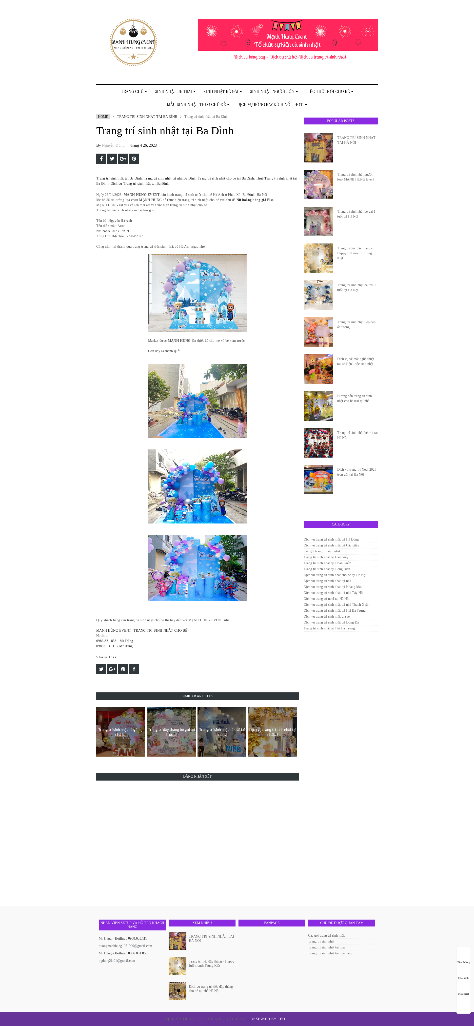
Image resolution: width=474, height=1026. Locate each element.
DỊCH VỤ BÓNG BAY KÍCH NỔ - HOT (270, 104)
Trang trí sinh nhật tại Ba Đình (147, 117)
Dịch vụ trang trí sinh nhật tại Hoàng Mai (333, 587)
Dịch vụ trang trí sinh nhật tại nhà (327, 581)
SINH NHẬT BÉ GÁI (220, 91)
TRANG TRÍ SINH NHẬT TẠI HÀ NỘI (356, 140)
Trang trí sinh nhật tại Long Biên (327, 569)
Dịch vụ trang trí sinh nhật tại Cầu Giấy (331, 545)
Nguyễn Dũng (113, 145)
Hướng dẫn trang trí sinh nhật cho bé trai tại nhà (354, 398)
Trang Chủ (132, 91)
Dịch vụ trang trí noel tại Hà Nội (327, 599)
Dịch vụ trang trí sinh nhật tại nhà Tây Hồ (333, 593)
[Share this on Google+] (123, 159)
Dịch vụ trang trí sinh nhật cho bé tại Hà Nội (335, 575)
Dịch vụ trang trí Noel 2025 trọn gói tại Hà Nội (356, 472)
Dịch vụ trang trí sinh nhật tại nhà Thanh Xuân (336, 604)
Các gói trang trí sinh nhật (322, 551)
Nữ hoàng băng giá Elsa (255, 200)
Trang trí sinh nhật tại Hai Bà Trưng (329, 628)
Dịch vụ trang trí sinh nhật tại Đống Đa (331, 622)
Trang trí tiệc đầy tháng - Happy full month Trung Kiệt (355, 253)
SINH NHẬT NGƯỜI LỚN (272, 91)
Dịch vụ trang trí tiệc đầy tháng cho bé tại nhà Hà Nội (211, 989)
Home (103, 117)
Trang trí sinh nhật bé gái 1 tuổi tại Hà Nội (356, 214)
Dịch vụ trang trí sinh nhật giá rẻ (327, 616)
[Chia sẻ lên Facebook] (101, 159)
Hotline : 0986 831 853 (131, 953)
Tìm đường (463, 962)
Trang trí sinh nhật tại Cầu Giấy (326, 557)
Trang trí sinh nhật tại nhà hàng (330, 953)
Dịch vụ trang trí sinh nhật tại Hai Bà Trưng (335, 610)
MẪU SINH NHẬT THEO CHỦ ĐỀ (196, 104)
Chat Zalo (463, 978)
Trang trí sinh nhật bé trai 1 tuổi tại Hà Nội (356, 287)
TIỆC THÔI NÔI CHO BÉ (328, 91)
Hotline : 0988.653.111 (131, 938)
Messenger (463, 993)
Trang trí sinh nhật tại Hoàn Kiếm (327, 563)
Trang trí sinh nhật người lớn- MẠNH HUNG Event (355, 177)
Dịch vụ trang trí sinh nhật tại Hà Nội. (208, 1019)
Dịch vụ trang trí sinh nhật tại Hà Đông (331, 539)
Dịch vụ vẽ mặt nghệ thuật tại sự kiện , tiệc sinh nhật (355, 361)
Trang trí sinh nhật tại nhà (326, 947)
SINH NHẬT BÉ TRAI (173, 91)
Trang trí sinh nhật (321, 941)
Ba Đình (248, 195)
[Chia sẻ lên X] (112, 159)
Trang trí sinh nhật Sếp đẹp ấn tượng (356, 324)
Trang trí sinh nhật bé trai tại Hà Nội (357, 435)
